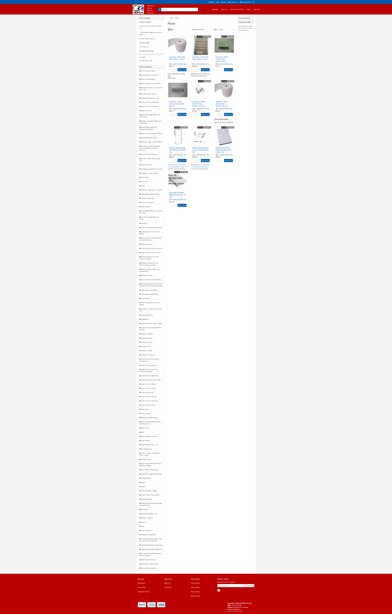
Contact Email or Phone (237, 9)
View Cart (256, 9)
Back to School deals (148, 79)
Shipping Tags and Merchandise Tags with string (150, 504)
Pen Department (146, 449)
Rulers (143, 482)
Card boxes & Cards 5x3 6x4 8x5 (152, 169)
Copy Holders (145, 207)
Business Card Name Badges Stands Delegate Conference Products (149, 148)
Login (217, 2)
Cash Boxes (145, 177)
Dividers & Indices (147, 275)
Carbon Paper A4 (146, 165)
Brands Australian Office (149, 138)
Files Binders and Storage (149, 294)
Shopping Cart (243, 22)
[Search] (159, 9)
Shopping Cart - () (247, 2)
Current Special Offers (148, 71)
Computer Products (147, 202)
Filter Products (144, 18)
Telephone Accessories (148, 535)
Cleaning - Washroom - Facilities (151, 190)
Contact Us (168, 587)
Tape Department (147, 530)
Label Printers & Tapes (148, 365)
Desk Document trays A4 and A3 (151, 248)
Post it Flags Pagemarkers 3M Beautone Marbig (150, 464)
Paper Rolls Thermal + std (149, 445)
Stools (143, 522)
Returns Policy (195, 592)
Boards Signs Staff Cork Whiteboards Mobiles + (147, 128)
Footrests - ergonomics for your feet (150, 310)
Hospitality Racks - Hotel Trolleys (151, 323)
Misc (142, 432)
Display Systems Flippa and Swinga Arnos (149, 270)
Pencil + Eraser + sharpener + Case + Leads (149, 454)
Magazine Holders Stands (149, 417)
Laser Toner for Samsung (149, 401)
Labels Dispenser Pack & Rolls (151, 380)
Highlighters (145, 319)
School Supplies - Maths (149, 491)
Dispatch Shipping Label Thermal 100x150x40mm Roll (200, 150)
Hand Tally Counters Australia (150, 83)
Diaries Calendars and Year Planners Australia (149, 258)
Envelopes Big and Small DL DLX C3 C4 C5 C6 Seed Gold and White (151, 285)
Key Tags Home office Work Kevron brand (149, 360)
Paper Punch (145, 440)
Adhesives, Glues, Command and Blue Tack (151, 89)
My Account (141, 583)
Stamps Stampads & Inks (149, 514)
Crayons (144, 223)
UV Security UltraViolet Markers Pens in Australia (150, 554)
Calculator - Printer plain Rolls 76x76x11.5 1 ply (200, 58)
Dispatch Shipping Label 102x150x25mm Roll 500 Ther (177, 150)
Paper (177, 18)
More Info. (183, 64)
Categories (215, 9)
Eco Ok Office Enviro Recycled (151, 280)
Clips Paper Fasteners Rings (150, 194)
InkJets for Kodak (146, 351)
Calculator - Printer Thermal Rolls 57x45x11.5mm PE (198, 104)
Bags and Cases (146, 111)
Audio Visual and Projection (150, 102)
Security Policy (195, 596)
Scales (143, 486)
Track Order (142, 587)
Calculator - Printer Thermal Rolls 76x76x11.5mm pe (222, 104)
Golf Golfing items (147, 315)
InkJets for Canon (147, 338)
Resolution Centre (143, 592)
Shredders (144, 509)
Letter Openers (146, 413)
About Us (224, 9)
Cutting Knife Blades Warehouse (151, 227)
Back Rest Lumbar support (149, 106)
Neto (241, 611)
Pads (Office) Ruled (148, 39)
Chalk (143, 186)
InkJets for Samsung (147, 355)
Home (249, 9)
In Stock (145, 47)
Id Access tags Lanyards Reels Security (150, 329)
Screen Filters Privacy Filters (150, 495)
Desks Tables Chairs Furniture (151, 252)
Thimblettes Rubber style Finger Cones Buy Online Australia (150, 540)
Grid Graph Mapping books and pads (150, 33)
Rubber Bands (145, 478)
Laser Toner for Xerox (148, 405)
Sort (215, 30)
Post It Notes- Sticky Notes (149, 470)
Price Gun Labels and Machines (151, 474)
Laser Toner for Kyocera (149, 397)
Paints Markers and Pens (149, 436)
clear (150, 60)
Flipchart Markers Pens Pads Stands (149, 304)
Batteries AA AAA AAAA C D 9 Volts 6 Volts (149, 116)
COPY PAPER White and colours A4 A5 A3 (150, 212)
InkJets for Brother (147, 334)
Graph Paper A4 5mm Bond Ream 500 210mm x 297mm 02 (224, 150)
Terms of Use (195, 583)
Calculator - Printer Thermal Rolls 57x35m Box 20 (176, 104)
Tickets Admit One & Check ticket (152, 545)
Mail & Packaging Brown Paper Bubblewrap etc (150, 423)
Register (223, 2)
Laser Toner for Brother (148, 384)
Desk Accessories (147, 244)
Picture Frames (146, 459)
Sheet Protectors (146, 499)
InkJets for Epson (146, 342)
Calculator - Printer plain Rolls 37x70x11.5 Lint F (177, 58)
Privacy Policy (195, 587)
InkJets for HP (145, 346)
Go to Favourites (244, 18)
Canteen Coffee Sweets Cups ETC (149, 159)
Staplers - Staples (147, 518)
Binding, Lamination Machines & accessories (150, 122)
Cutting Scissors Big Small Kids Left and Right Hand (150, 239)
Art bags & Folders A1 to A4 (150, 98)
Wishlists (211, 2)
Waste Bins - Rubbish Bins (149, 564)
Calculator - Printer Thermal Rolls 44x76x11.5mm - (222, 59)
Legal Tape (144, 409)
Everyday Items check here (150, 75)
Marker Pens (145, 428)
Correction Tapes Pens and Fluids (149, 218)
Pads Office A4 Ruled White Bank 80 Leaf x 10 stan (177, 194)
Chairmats (144, 181)
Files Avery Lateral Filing (149, 290)
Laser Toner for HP (147, 392)
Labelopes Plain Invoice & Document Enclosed (148, 370)
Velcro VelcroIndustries (148, 560)
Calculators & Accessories (149, 154)
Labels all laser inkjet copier (150, 376)
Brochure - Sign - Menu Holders (151, 142)
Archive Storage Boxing (148, 94)
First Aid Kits (145, 298)
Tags (142, 526)
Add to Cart (182, 70)
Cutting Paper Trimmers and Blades (149, 233)
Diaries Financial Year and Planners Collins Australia (148, 264)
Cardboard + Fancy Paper (149, 173)
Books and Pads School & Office (150, 27)
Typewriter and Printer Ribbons (151, 549)
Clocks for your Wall (147, 198)
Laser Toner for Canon (148, 388)
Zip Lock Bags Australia (148, 568)
